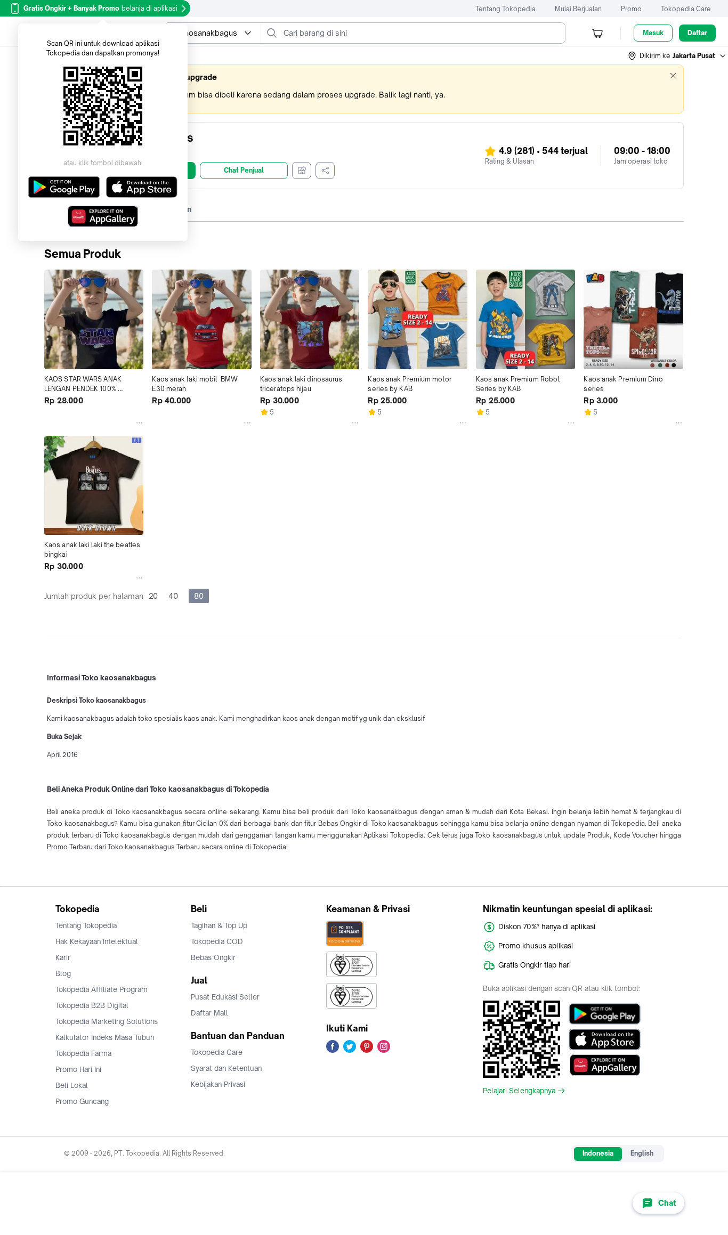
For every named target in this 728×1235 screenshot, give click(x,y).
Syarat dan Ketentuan (226, 1068)
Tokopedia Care (686, 9)
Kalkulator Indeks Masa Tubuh (105, 1037)
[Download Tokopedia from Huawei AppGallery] (605, 1065)
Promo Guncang (82, 1101)
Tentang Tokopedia (505, 9)
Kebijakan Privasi (218, 1084)
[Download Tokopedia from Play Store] (605, 1014)
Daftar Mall (209, 1013)
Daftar (697, 33)
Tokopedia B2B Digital (91, 1005)
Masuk (653, 33)
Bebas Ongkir (213, 957)
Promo (631, 9)
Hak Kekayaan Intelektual (96, 941)
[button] (677, 56)
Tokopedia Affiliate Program (101, 989)
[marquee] (364, 88)
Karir (62, 957)
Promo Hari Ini (78, 1069)
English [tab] (641, 1153)
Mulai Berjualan (578, 9)
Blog (63, 973)
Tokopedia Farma (83, 1053)
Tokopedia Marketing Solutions (106, 1021)
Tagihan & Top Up (219, 925)
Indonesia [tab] (598, 1153)
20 (153, 595)
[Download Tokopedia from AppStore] (605, 1039)
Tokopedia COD (217, 941)
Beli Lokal (71, 1085)
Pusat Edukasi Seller (225, 997)
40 (173, 595)
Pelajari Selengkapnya (519, 1090)
